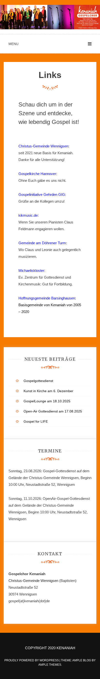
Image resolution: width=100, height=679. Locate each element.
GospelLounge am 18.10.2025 (47, 401)
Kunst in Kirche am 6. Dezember (48, 391)
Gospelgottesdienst (38, 381)
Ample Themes (49, 664)
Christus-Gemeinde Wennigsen (33, 581)
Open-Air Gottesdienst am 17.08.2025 (53, 411)
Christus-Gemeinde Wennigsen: (43, 146)
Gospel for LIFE (36, 421)
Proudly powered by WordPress (31, 660)
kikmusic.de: (28, 215)
